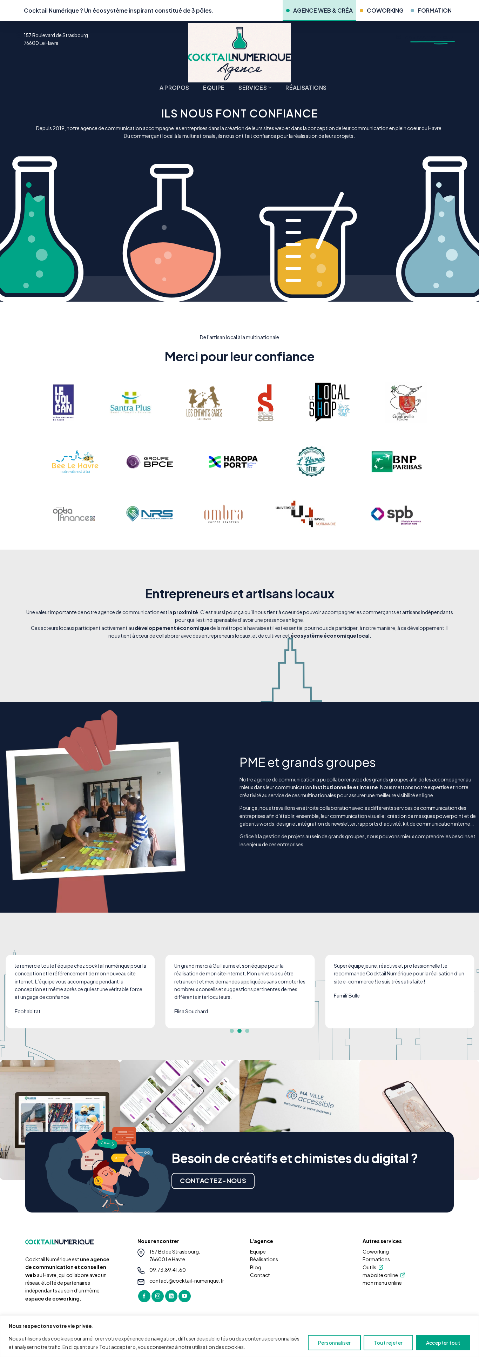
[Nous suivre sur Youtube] (184, 1296)
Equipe (213, 87)
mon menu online (382, 1282)
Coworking (376, 1251)
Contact (260, 1275)
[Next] (460, 996)
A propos (174, 87)
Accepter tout (443, 1342)
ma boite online (380, 1275)
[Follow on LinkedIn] (171, 1296)
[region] (239, 1336)
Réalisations (305, 87)
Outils (369, 1267)
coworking (385, 10)
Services (252, 87)
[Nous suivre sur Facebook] (144, 1296)
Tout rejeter (388, 1342)
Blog (255, 1267)
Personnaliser (334, 1342)
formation (435, 10)
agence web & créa (323, 10)
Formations (376, 1259)
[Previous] (18, 996)
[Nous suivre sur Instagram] (157, 1296)
